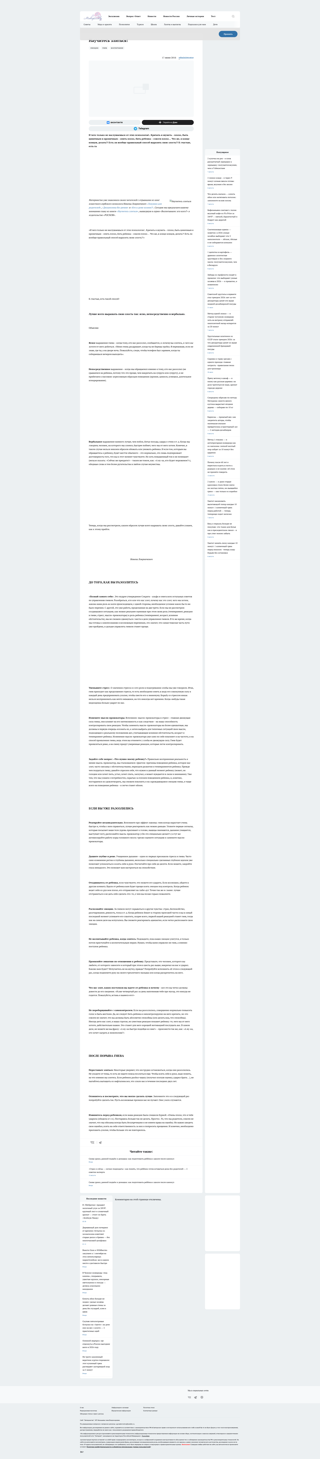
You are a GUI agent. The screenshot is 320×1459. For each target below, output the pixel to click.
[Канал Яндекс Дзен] (168, 122)
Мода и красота (105, 24)
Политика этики (148, 1407)
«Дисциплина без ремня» (115, 207)
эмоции (94, 47)
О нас (82, 1407)
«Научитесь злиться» (127, 211)
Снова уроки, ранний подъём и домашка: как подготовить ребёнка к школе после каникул (131, 1160)
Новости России (171, 16)
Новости (152, 16)
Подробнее (146, 1436)
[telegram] (101, 1142)
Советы (87, 24)
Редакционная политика (88, 1411)
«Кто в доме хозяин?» (142, 207)
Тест (213, 16)
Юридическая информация (121, 1411)
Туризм (140, 24)
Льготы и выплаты (172, 24)
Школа (154, 24)
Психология (124, 24)
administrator (186, 57)
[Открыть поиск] (233, 16)
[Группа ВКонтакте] (115, 122)
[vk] (92, 1142)
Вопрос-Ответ (133, 16)
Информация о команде (120, 1407)
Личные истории (195, 16)
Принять (228, 34)
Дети (215, 24)
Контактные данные (150, 1411)
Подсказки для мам (197, 24)
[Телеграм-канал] (141, 128)
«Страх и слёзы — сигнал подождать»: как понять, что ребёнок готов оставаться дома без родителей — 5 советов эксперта (138, 1172)
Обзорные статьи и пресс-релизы (92, 1414)
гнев (104, 47)
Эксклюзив (113, 16)
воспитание (117, 47)
